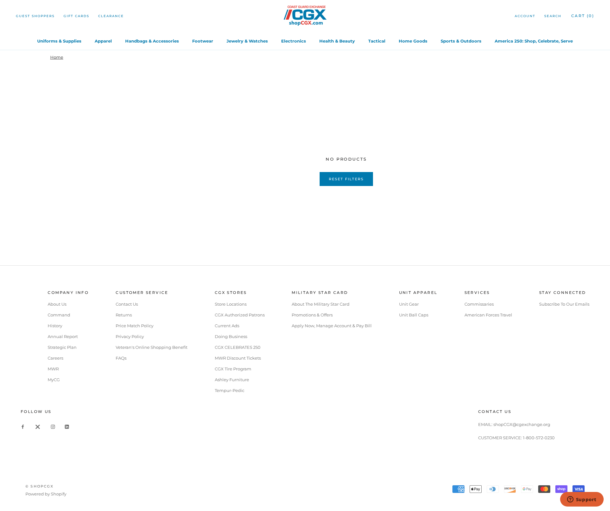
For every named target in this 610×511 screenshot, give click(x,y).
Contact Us (127, 304)
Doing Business (231, 336)
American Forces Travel (488, 315)
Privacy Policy (130, 336)
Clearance (111, 16)
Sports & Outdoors (461, 40)
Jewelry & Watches (247, 40)
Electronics (293, 40)
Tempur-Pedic (229, 390)
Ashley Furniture (232, 379)
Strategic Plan (62, 347)
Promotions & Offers (312, 315)
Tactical (376, 40)
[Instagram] (53, 426)
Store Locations (231, 304)
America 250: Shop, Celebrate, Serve (534, 40)
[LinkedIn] (67, 426)
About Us (57, 304)
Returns (124, 315)
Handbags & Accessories (152, 40)
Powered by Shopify (45, 493)
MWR (53, 369)
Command (59, 315)
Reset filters (346, 179)
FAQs (121, 358)
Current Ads (227, 325)
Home (56, 57)
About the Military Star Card (320, 304)
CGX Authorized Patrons (240, 315)
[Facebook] (23, 426)
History (55, 325)
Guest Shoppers (35, 16)
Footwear (202, 40)
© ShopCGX (39, 486)
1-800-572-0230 (539, 437)
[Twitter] (38, 426)
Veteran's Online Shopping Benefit (151, 347)
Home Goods (413, 40)
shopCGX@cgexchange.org (521, 424)
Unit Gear (409, 304)
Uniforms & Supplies (59, 40)
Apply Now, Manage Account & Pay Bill (332, 325)
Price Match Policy (134, 325)
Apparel (103, 40)
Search (552, 16)
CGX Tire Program (233, 369)
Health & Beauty (337, 40)
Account (525, 16)
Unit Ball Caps (413, 315)
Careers (55, 358)
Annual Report (63, 336)
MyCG (54, 379)
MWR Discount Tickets (238, 358)
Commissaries (479, 304)
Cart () (582, 15)
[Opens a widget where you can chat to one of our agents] (582, 500)
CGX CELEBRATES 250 (238, 347)
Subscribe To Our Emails (564, 304)
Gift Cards (76, 16)
